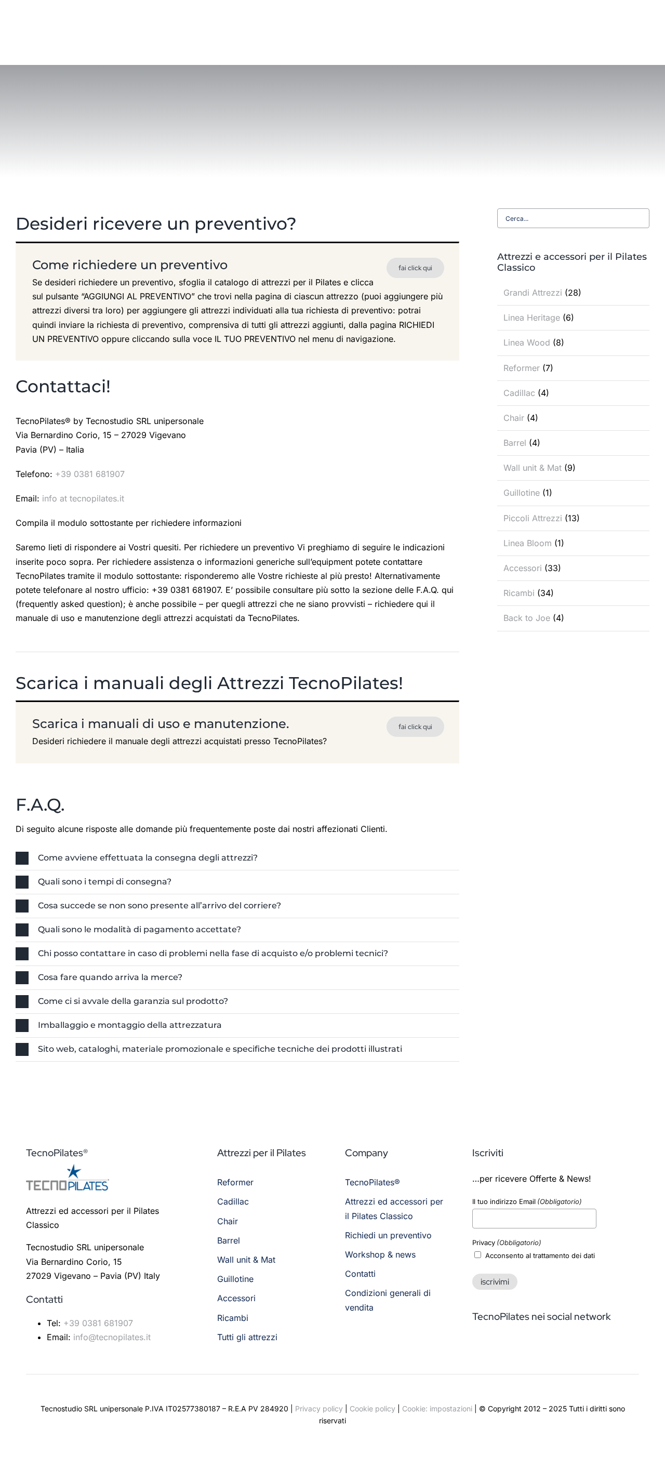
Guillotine (521, 492)
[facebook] (476, 1347)
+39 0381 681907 (90, 474)
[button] (237, 858)
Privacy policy (319, 1408)
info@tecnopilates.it (112, 1337)
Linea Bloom (527, 543)
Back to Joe (526, 618)
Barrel (514, 443)
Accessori (522, 568)
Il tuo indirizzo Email (527, 1201)
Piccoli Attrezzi (532, 518)
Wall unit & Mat (532, 467)
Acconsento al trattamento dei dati (540, 1255)
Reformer (521, 368)
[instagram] (495, 1347)
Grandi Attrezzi (532, 292)
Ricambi (519, 593)
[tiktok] (514, 1347)
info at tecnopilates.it (83, 498)
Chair (513, 418)
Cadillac (519, 393)
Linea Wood (526, 342)
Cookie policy (372, 1408)
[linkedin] (532, 1347)
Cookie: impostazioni (437, 1408)
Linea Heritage (531, 317)
